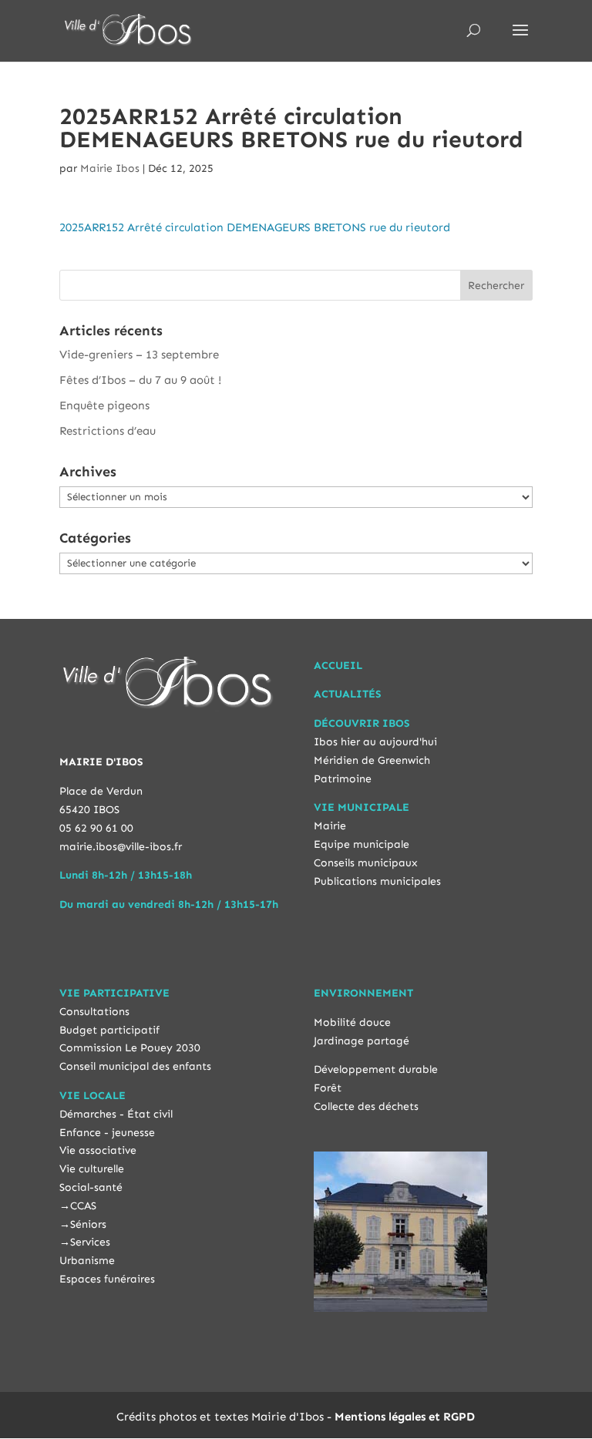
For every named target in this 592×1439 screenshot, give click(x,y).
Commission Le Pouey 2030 (129, 1047)
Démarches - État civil (116, 1114)
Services (90, 1242)
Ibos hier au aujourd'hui (375, 741)
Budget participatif (109, 1030)
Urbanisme (87, 1260)
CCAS (83, 1205)
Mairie (330, 825)
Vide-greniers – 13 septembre (139, 354)
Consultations (94, 1011)
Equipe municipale (361, 844)
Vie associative (97, 1150)
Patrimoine (343, 778)
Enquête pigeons (104, 405)
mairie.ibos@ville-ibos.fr (120, 846)
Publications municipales (377, 881)
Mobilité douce (352, 1022)
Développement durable (376, 1069)
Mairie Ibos (110, 168)
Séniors (88, 1224)
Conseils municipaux (366, 862)
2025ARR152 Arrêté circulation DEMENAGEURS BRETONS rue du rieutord (254, 227)
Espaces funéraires (107, 1279)
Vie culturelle (91, 1168)
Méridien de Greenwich (372, 760)
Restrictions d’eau (107, 431)
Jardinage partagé (361, 1040)
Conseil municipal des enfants (135, 1066)
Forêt (327, 1087)
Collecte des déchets (366, 1106)
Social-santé (91, 1187)
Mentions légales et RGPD (405, 1417)
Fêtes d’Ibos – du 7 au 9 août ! (140, 380)
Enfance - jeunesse (107, 1132)
